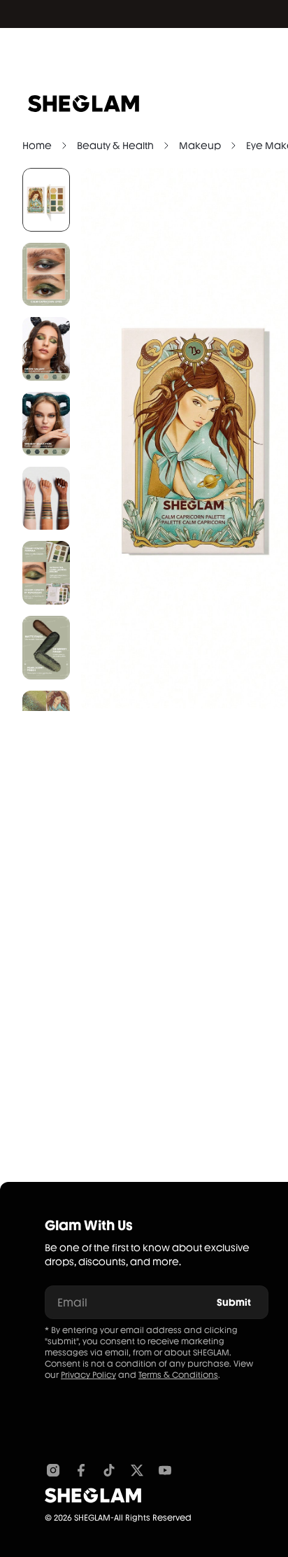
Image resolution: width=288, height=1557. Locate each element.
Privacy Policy (88, 1375)
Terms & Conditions (178, 1375)
